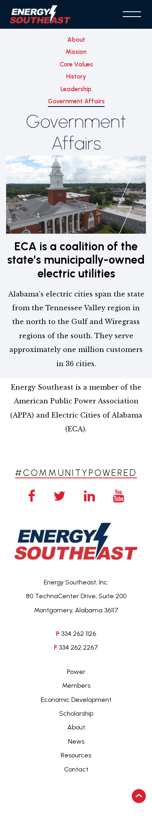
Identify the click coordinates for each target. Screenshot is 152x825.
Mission (76, 51)
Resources (76, 755)
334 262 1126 (78, 633)
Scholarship (76, 713)
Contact (76, 769)
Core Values (76, 64)
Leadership (76, 89)
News (76, 741)
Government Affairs (76, 101)
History (76, 76)
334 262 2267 (78, 647)
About (76, 39)
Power (76, 672)
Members (76, 685)
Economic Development (76, 699)
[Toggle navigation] (132, 14)
